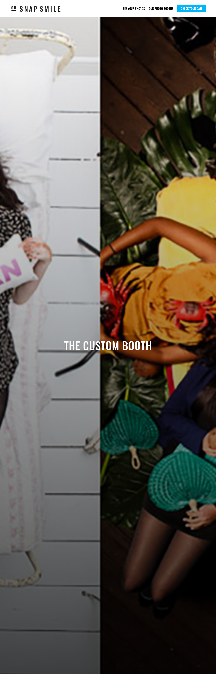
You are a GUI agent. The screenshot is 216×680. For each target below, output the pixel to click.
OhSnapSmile (38, 9)
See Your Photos (134, 8)
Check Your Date (191, 8)
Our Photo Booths (161, 8)
